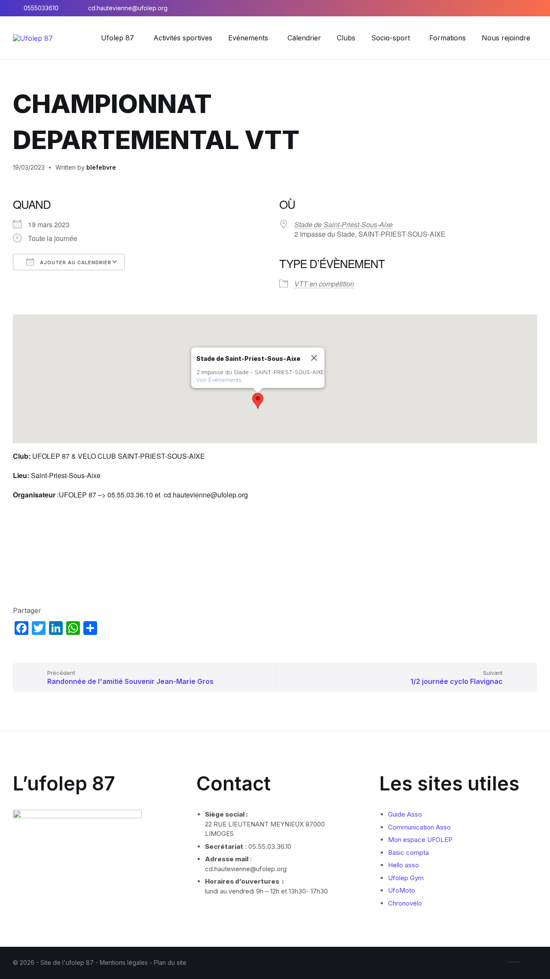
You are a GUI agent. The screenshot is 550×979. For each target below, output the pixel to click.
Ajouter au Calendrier (74, 262)
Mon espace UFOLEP (420, 840)
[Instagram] (509, 8)
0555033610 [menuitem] (41, 8)
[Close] (314, 358)
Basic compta (408, 852)
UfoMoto (401, 890)
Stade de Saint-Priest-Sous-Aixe (343, 224)
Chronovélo (405, 903)
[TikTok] (534, 8)
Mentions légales (125, 962)
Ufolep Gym (406, 878)
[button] (257, 401)
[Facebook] (497, 8)
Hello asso (403, 865)
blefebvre (101, 167)
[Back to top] (530, 961)
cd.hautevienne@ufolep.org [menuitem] (128, 8)
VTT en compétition (324, 284)
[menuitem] (117, 38)
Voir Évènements (218, 379)
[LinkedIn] (522, 8)
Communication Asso (419, 827)
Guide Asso (405, 814)
